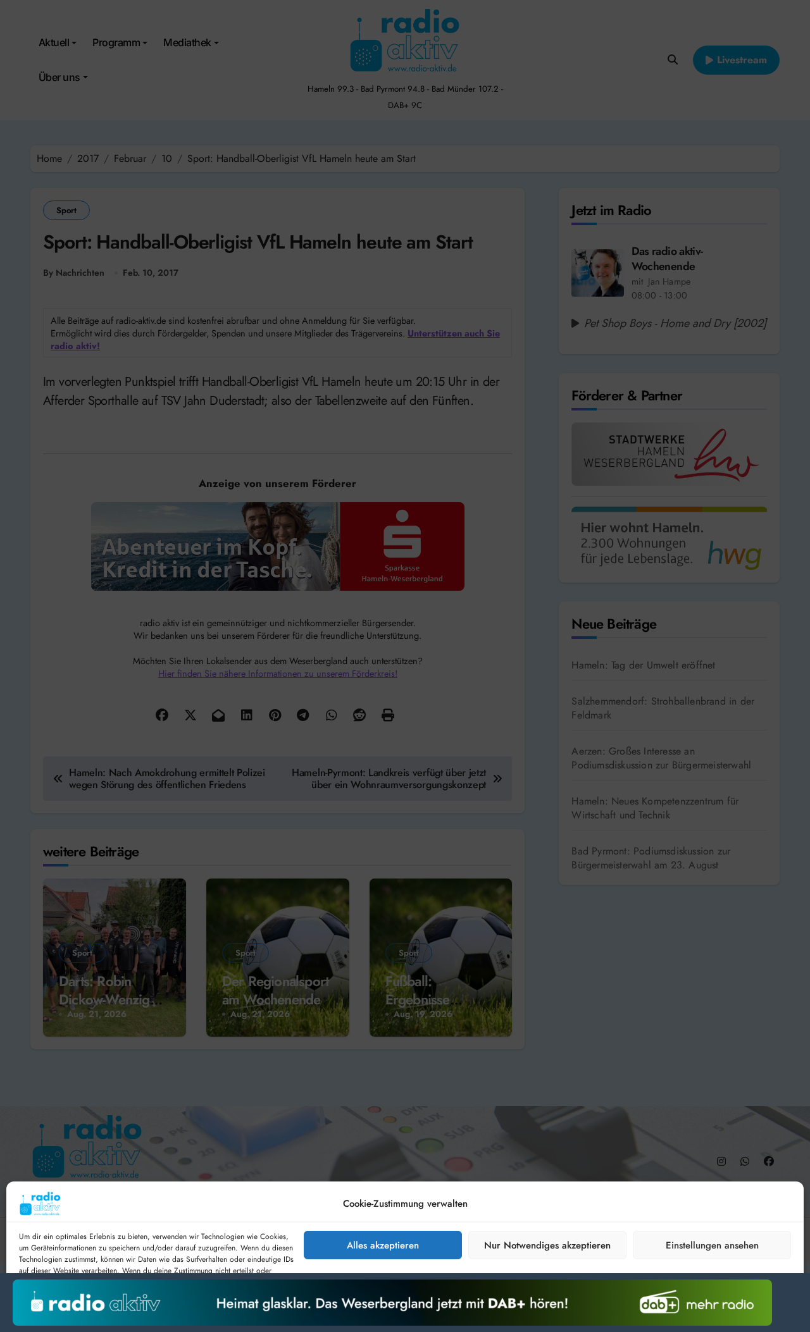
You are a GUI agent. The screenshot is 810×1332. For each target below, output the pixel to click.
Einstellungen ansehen (712, 1245)
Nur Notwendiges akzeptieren (547, 1245)
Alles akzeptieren (383, 1245)
